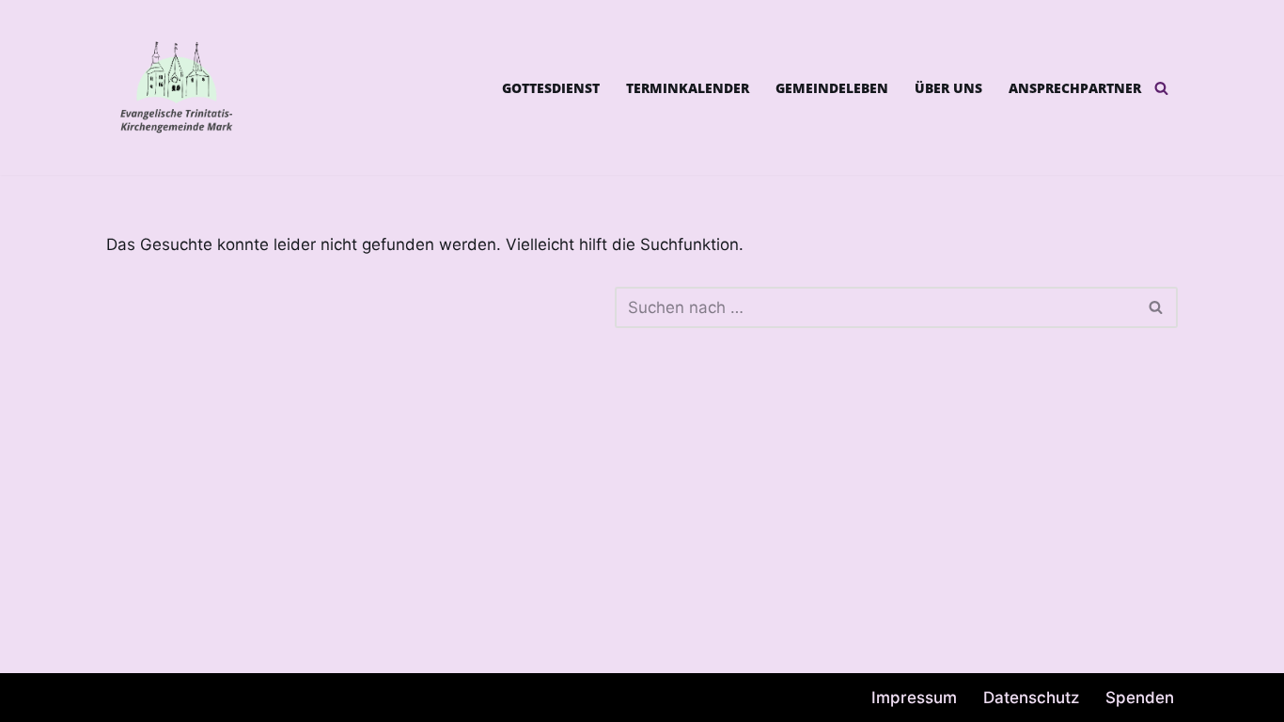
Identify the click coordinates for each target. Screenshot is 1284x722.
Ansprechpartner (1075, 88)
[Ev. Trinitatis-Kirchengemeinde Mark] (176, 87)
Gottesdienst (551, 88)
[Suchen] (1161, 88)
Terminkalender (687, 88)
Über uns (948, 88)
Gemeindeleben (831, 88)
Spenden (1139, 697)
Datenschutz (1031, 697)
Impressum (914, 697)
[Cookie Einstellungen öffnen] (41, 697)
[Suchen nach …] (360, 307)
